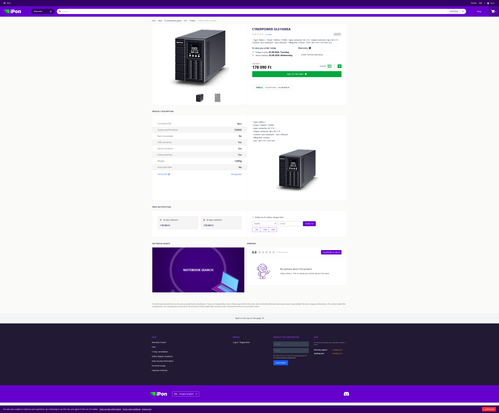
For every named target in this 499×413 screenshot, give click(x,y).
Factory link (162, 174)
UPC (185, 21)
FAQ (153, 347)
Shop (479, 11)
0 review (268, 34)
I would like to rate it (331, 252)
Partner (474, 3)
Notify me (309, 223)
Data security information (162, 361)
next (330, 42)
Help (316, 337)
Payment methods (159, 370)
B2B (480, 3)
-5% (256, 229)
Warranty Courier (159, 342)
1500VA (192, 21)
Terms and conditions (131, 409)
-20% (273, 229)
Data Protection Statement (286, 358)
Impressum (147, 409)
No (240, 136)
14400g (238, 161)
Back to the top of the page (248, 318)
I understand (489, 409)
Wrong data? (236, 174)
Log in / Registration (241, 342)
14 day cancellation (160, 351)
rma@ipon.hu (337, 350)
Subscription (281, 362)
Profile (236, 337)
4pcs (239, 123)
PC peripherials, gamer (173, 21)
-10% (264, 229)
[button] (200, 98)
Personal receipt (158, 365)
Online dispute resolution (162, 356)
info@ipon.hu (337, 353)
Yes (240, 142)
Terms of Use (299, 355)
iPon (154, 21)
